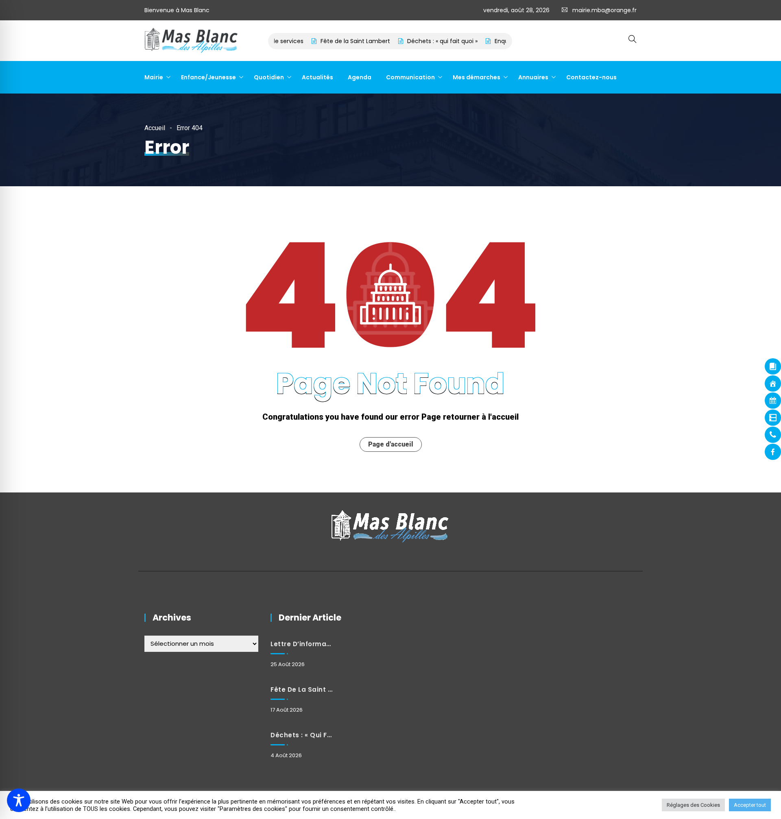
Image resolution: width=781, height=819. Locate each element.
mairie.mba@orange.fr (604, 10)
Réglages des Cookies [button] (693, 805)
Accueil (154, 128)
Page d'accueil (390, 444)
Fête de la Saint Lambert (338, 41)
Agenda (359, 77)
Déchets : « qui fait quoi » (425, 41)
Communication (410, 77)
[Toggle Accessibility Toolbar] (18, 800)
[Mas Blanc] (191, 41)
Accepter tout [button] (750, 805)
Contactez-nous (591, 77)
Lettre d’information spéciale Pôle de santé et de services (301, 644)
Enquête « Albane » (503, 41)
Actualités (317, 77)
